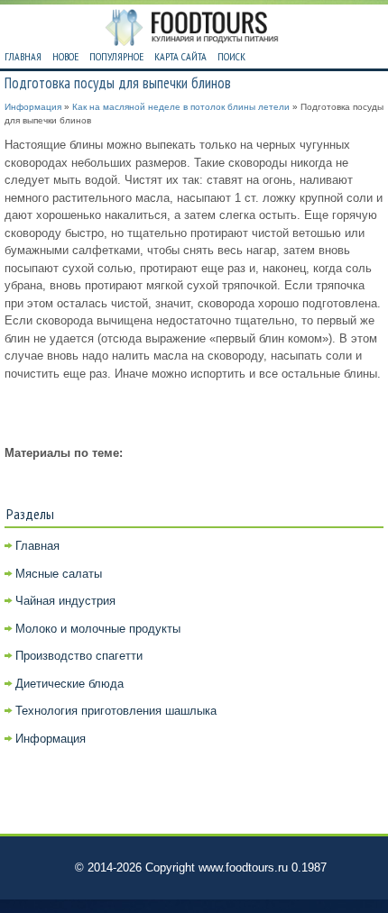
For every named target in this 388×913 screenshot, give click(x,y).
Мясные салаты (58, 573)
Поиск (231, 56)
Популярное (116, 56)
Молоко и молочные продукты (97, 628)
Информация (33, 107)
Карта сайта (180, 56)
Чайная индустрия (65, 600)
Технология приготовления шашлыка (116, 710)
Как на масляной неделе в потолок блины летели (181, 107)
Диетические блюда (69, 683)
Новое (65, 56)
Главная (23, 56)
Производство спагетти (79, 655)
